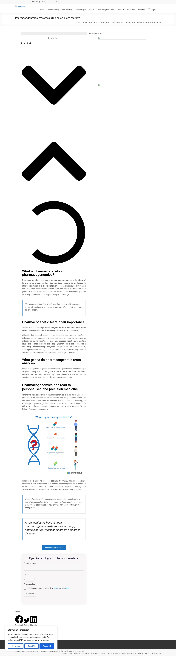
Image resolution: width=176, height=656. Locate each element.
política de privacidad (61, 588)
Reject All (31, 646)
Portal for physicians (105, 10)
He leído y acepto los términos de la (48, 588)
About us (141, 10)
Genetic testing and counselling (59, 10)
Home (41, 10)
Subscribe (30, 594)
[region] (31, 638)
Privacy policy (156, 653)
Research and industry (126, 10)
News (91, 10)
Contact (147, 653)
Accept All (47, 646)
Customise (15, 646)
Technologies (80, 10)
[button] (54, 85)
